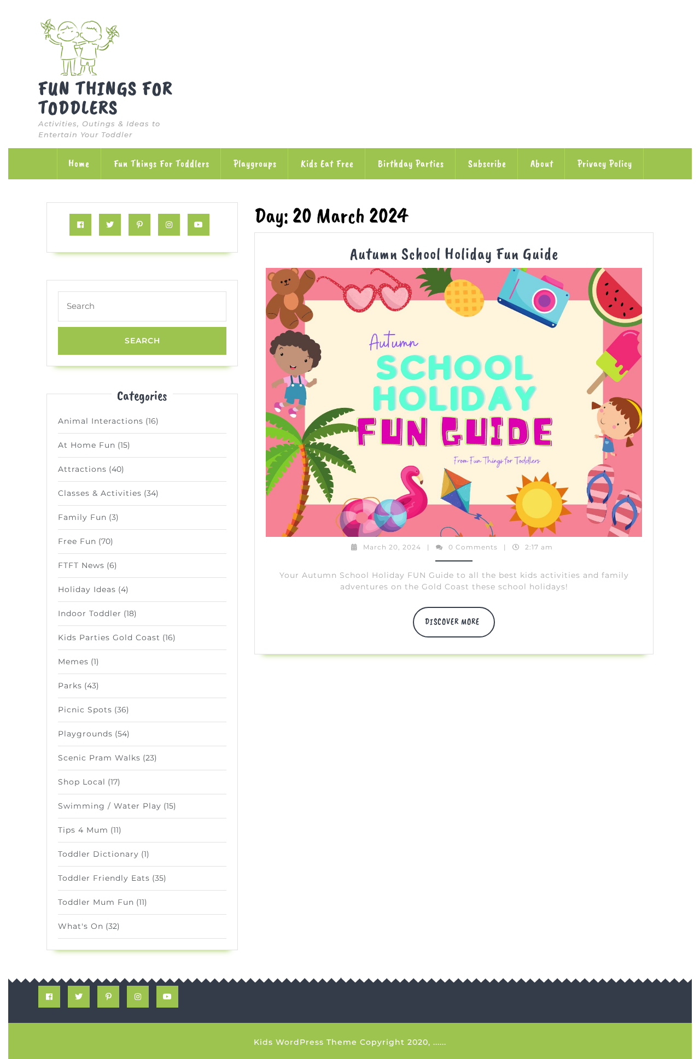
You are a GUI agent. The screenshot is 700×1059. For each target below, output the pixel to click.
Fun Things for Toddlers (105, 98)
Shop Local (82, 782)
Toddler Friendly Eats (104, 878)
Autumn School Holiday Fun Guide (454, 253)
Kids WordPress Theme (305, 1042)
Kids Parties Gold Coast (109, 637)
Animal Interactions (100, 421)
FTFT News (81, 565)
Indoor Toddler (89, 613)
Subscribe (487, 163)
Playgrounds (85, 734)
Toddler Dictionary (98, 854)
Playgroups (255, 163)
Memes (73, 661)
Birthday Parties (411, 163)
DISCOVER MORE (460, 627)
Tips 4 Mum (83, 830)
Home (79, 163)
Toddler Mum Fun (96, 902)
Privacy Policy (605, 163)
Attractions (82, 469)
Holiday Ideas (87, 589)
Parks (70, 686)
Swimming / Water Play (109, 806)
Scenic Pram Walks (99, 758)
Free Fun (77, 541)
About (541, 163)
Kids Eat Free (327, 163)
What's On (80, 926)
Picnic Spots (85, 710)
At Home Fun (86, 445)
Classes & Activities (100, 493)
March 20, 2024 (392, 547)
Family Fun (82, 517)
